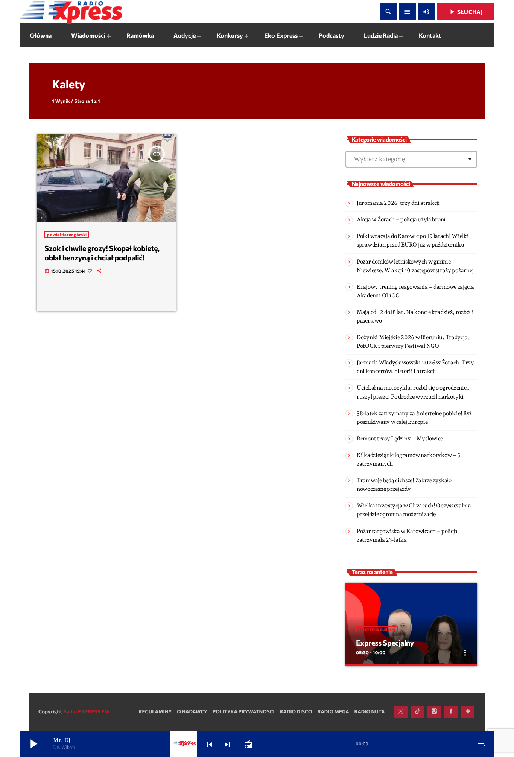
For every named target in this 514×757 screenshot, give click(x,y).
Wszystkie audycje (377, 629)
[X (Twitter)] (401, 712)
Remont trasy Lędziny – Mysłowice (400, 438)
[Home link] (71, 11)
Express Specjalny (385, 642)
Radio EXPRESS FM (86, 711)
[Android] (467, 712)
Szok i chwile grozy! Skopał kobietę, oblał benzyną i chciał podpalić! (101, 253)
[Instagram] (434, 712)
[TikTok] (417, 712)
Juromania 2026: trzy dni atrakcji (398, 203)
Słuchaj (465, 11)
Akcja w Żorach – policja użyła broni (401, 219)
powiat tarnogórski (67, 234)
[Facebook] (451, 712)
